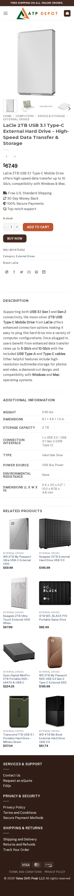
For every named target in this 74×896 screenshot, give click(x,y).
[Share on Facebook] (14, 272)
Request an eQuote (17, 781)
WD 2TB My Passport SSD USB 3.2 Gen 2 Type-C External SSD (53, 679)
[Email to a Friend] (29, 272)
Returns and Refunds (19, 844)
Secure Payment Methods (23, 818)
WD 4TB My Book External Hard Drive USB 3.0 (52, 738)
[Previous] (9, 62)
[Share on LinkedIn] (43, 272)
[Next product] (6, 157)
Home (7, 116)
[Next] (64, 62)
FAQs (7, 786)
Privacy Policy (14, 807)
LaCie (15, 262)
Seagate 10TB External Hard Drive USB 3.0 (54, 558)
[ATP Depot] (37, 13)
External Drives (16, 119)
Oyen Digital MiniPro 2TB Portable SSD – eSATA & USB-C (16, 679)
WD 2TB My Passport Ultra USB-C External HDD (17, 560)
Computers (25, 116)
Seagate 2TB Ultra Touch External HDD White (16, 619)
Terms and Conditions (19, 813)
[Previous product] (15, 157)
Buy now (15, 238)
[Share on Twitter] (21, 272)
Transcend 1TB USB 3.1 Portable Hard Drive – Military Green (18, 738)
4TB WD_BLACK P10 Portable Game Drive (53, 617)
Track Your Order (16, 850)
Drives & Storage (51, 116)
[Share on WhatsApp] (6, 272)
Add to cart (38, 227)
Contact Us (11, 775)
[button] (5, 13)
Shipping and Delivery (20, 839)
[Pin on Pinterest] (36, 272)
